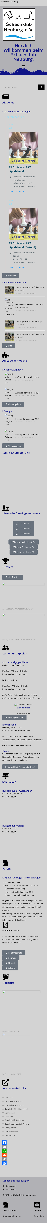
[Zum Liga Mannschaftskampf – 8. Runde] (9, 290)
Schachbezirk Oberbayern (15, 1120)
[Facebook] (23, 1142)
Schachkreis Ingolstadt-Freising (17, 1124)
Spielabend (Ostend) (23, 247)
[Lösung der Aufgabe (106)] (9, 420)
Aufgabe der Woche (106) (27, 377)
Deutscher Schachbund (14, 1101)
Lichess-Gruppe (10, 1210)
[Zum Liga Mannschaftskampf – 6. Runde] (9, 337)
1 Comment (33, 340)
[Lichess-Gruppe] (6, 1205)
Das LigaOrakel (10, 1127)
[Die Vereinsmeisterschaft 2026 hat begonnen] (9, 307)
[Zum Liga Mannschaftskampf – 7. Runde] (9, 324)
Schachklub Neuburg (9, 1)
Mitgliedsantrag (10, 930)
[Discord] (37, 1205)
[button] (23, 66)
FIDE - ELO (9, 1097)
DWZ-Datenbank (11, 1131)
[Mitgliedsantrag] (5, 925)
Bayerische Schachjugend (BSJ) (16, 1109)
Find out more (17, 191)
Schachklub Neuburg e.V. (16, 1180)
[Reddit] (23, 1155)
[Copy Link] (23, 1159)
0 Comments (31, 293)
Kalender (14, 730)
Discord (37, 1210)
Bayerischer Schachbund (14, 1105)
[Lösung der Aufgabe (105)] (9, 436)
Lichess (5, 757)
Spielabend (17, 171)
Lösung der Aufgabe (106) (27, 419)
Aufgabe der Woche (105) (27, 393)
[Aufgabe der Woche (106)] (9, 378)
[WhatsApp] (23, 1151)
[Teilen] (23, 1163)
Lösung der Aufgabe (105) (27, 434)
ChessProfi (9, 1116)
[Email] (23, 1147)
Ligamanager (10, 1113)
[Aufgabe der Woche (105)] (9, 394)
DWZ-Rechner (10, 1135)
